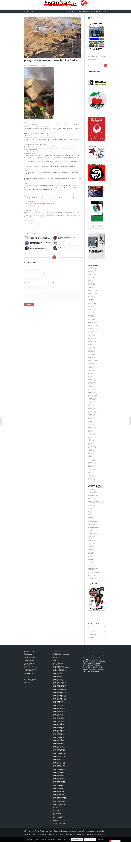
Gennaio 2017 (90, 427)
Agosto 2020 (90, 364)
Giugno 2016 (90, 437)
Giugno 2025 (90, 280)
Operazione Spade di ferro (40, 215)
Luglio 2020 (90, 366)
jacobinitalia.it (91, 552)
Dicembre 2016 (91, 428)
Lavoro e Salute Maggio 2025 (59, 752)
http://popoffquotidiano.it (93, 510)
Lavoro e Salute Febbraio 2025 (59, 698)
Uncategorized (27, 682)
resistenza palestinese (65, 215)
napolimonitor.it (91, 576)
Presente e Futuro (57, 814)
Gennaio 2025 (90, 287)
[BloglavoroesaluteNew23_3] (65, 3)
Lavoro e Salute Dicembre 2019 (59, 680)
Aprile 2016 (90, 440)
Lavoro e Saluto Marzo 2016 (59, 804)
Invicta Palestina (58, 213)
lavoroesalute (102, 661)
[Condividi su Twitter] (46, 224)
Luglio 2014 (90, 471)
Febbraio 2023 (91, 321)
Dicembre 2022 (91, 324)
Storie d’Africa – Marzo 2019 (59, 823)
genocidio (29, 213)
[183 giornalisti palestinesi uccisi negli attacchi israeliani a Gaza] (1, 421)
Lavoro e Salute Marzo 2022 (59, 760)
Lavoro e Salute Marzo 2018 (59, 755)
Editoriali (55, 657)
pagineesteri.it (91, 574)
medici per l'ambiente (96, 665)
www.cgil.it (90, 511)
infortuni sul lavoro (99, 659)
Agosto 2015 (90, 452)
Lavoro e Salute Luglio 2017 (58, 726)
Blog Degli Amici (56, 653)
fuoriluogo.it (90, 546)
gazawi (25, 213)
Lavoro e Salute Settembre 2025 (59, 803)
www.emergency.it (91, 498)
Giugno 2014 (90, 472)
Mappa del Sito (56, 810)
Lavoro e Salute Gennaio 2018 (59, 702)
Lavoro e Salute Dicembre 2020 (59, 682)
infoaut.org (90, 562)
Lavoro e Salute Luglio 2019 (58, 728)
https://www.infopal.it (92, 578)
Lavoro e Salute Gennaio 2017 (59, 701)
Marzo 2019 (90, 389)
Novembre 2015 (91, 447)
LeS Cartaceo (56, 807)
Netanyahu (26, 215)
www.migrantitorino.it (92, 504)
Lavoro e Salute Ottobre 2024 (59, 787)
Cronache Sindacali (28, 660)
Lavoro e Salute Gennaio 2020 (59, 705)
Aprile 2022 (90, 335)
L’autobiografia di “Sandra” (58, 664)
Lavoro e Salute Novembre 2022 (59, 775)
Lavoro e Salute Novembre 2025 (59, 779)
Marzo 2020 (90, 372)
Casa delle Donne (86, 653)
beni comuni (95, 651)
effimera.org (90, 563)
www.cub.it (90, 515)
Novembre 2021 (91, 343)
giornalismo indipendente (95, 657)
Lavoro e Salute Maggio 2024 (59, 750)
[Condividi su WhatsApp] (60, 224)
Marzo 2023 (90, 319)
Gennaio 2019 (90, 392)
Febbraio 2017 (91, 425)
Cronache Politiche (28, 659)
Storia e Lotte (37, 65)
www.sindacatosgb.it (92, 518)
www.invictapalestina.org (93, 571)
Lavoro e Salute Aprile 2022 (58, 675)
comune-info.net (91, 528)
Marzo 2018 (90, 407)
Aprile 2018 (90, 405)
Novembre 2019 (91, 377)
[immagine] (52, 37)
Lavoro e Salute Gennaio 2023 (59, 709)
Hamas (39, 213)
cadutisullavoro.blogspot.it (93, 524)
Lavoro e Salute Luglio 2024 (58, 736)
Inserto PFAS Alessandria (58, 663)
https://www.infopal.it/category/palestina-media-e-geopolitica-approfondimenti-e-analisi (42, 208)
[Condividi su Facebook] (31, 224)
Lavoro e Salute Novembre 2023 (59, 776)
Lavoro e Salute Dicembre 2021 (59, 683)
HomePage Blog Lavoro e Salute (59, 661)
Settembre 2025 (91, 276)
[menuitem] (49, 8)
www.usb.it (90, 514)
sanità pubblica (86, 675)
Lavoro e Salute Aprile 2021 (58, 673)
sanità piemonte (93, 673)
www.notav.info (91, 507)
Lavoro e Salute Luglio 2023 (58, 734)
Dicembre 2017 (91, 411)
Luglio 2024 (90, 296)
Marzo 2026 (90, 267)
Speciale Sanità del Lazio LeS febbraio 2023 (62, 819)
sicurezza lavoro (27, 680)
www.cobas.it (90, 517)
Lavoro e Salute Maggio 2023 (59, 749)
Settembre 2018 (91, 398)
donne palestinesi (73, 212)
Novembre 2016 (91, 430)
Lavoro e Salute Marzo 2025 (59, 765)
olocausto (30, 215)
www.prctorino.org (92, 491)
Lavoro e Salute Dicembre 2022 (59, 685)
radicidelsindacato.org (92, 566)
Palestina (47, 215)
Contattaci (55, 656)
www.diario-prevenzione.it (93, 501)
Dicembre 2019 (91, 376)
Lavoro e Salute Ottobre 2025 (59, 788)
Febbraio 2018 (91, 408)
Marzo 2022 (90, 337)
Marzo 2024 (90, 302)
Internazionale (32, 65)
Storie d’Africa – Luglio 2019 (58, 822)
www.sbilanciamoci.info (92, 495)
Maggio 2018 (90, 404)
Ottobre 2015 (90, 449)
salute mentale (89, 671)
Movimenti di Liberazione (29, 667)
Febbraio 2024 (91, 303)
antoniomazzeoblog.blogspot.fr (94, 534)
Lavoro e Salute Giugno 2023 (59, 720)
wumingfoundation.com (93, 526)
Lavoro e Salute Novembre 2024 (59, 778)
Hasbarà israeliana (44, 213)
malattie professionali (97, 663)
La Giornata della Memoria (58, 666)
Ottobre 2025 (90, 274)
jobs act (97, 661)
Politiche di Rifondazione (29, 669)
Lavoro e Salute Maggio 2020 (59, 744)
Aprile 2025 (90, 283)
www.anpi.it (90, 520)
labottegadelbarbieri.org (93, 527)
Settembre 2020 (91, 363)
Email (42, 273)
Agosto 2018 (90, 399)
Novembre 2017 (91, 412)
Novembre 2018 (91, 395)
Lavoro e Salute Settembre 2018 (59, 792)
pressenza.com (91, 547)
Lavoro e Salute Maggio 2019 (59, 743)
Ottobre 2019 (90, 379)
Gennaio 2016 (90, 444)
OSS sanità (26, 676)
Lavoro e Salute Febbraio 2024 (59, 696)
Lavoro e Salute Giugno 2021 (59, 717)
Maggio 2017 (90, 421)
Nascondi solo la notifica (90, 839)
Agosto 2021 (90, 347)
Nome (42, 269)
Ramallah (59, 215)
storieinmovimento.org (92, 539)
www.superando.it (91, 505)
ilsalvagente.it (90, 553)
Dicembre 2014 (91, 463)
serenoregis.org (91, 569)
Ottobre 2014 (90, 466)
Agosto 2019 (90, 382)
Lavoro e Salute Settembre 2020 (59, 795)
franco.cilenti (44, 65)
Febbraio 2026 (91, 268)
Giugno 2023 (90, 315)
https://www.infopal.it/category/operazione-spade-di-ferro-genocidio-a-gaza (39, 203)
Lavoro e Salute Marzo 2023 (59, 762)
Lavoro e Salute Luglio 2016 (58, 724)
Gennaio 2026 (90, 270)
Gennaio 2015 (90, 462)
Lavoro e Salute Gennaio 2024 (59, 711)
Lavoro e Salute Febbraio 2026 (59, 699)
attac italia (89, 651)
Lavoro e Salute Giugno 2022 (59, 718)
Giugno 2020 (90, 367)
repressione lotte (92, 669)
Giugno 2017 (90, 420)
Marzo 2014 (90, 476)
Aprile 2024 (90, 300)
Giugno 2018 (90, 402)
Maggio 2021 (90, 351)
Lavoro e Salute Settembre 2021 (59, 797)
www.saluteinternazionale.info (94, 493)
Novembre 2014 (91, 465)
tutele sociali (95, 675)
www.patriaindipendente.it (93, 568)
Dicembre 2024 (91, 289)
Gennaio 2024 (90, 305)
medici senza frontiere (87, 667)
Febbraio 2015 (91, 460)
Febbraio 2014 (91, 478)
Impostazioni (100, 839)
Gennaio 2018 (90, 409)
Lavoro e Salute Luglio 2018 (58, 727)
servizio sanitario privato (29, 679)
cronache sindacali (28, 672)
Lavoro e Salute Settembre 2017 (59, 791)
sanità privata (100, 673)
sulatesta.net (90, 559)
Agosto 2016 (90, 434)
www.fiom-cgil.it (91, 512)
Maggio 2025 (90, 281)
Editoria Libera (26, 65)
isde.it (89, 560)
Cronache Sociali (27, 663)
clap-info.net (90, 549)
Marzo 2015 (90, 459)
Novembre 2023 (91, 308)
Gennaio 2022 (90, 340)
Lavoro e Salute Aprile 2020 (58, 672)
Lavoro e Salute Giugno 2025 (59, 723)
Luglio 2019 (90, 383)
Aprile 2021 (90, 353)
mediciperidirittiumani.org (93, 533)
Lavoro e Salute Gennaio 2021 (59, 707)
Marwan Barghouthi (71, 213)
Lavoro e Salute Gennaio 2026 (59, 714)
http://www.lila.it (91, 496)
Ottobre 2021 (90, 344)
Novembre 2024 (91, 290)
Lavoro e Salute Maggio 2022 (59, 747)
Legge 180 (85, 663)
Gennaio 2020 (90, 375)
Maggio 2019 (90, 386)
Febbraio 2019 (91, 391)
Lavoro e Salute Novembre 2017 (59, 768)
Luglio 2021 (90, 348)
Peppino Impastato (57, 813)
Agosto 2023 (90, 312)
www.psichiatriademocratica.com (94, 521)
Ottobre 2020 (90, 361)
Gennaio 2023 (90, 322)
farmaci (91, 655)
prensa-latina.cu (91, 565)
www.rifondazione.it (92, 489)
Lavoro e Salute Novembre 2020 (59, 772)
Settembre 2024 (91, 293)
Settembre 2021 (91, 345)
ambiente (85, 651)
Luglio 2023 (90, 313)
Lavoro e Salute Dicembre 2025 (59, 689)
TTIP (90, 675)
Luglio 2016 (90, 436)
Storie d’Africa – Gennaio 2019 (59, 820)
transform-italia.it (91, 543)
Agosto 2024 (90, 294)
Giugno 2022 (90, 332)
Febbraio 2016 (91, 443)
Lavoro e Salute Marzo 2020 (59, 758)
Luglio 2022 (90, 331)
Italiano (92, 17)
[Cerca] (83, 8)
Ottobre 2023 (90, 309)
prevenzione (85, 669)
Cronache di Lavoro (28, 657)
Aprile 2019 (90, 388)
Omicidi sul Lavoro (57, 811)
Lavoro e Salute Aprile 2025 (58, 679)
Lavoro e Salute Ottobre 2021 (59, 782)
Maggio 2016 (90, 439)
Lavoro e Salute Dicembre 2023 (59, 686)
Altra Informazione (28, 654)
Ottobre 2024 (90, 292)
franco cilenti (102, 655)
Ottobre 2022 (90, 326)
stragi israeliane (77, 215)
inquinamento (85, 661)
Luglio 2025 (90, 278)
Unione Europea (37, 216)
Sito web (42, 278)
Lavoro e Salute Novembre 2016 (59, 766)
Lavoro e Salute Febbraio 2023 (59, 695)
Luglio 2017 (90, 418)
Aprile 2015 (90, 457)
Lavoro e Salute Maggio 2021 (59, 746)
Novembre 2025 (91, 273)
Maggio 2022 (90, 334)
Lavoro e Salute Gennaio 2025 (59, 712)
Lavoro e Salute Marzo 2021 (59, 759)
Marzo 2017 (90, 424)
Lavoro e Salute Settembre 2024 (59, 801)
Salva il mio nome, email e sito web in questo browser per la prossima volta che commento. (43, 282)
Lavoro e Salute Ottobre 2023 (59, 785)
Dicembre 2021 (91, 341)
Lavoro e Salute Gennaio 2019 (59, 704)
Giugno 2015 (90, 455)
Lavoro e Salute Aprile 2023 (58, 676)
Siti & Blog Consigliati (57, 817)
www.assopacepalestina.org (93, 572)
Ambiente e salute (28, 651)
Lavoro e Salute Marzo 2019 (59, 756)
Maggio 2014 (90, 473)
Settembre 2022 (91, 328)
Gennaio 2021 (90, 357)
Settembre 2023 (91, 310)
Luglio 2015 (90, 453)
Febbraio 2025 (91, 286)
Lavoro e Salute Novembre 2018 (59, 769)
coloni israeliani (60, 212)
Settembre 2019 (91, 380)
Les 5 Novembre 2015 (57, 806)
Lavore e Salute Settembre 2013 (59, 670)
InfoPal (50, 213)
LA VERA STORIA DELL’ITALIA (59, 669)
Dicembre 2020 (91, 359)
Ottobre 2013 (90, 479)
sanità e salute (27, 677)
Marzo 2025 (90, 284)
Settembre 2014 (91, 468)
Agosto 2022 (90, 329)
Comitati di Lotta (27, 656)
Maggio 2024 (90, 299)
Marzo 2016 (90, 442)
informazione (92, 659)
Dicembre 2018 (91, 393)
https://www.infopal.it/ (33, 210)
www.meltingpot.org (92, 575)
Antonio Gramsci (56, 651)
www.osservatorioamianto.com (94, 523)
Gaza (78, 212)
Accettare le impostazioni (77, 839)
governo (102, 657)
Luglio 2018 (90, 401)
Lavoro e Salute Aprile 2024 (58, 677)
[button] (96, 36)
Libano (65, 213)
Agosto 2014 (90, 469)
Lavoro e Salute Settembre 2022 (59, 798)
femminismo (96, 655)
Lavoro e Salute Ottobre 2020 (59, 781)
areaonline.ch (90, 558)
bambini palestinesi (48, 212)
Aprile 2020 (90, 370)
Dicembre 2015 (91, 446)
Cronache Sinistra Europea (29, 661)
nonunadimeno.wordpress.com (94, 542)
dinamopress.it (91, 530)
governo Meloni (34, 213)
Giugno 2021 (90, 350)
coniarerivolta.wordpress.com (94, 531)
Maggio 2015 (90, 456)
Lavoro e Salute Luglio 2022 (58, 733)
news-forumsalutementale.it (93, 555)
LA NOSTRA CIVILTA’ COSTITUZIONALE (61, 667)
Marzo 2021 (90, 354)
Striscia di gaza (27, 216)
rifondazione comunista (100, 669)
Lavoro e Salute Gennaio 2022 (59, 708)
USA (41, 216)
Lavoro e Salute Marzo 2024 (59, 763)
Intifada (53, 213)
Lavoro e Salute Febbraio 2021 (59, 692)
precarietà (100, 667)
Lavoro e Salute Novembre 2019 (59, 771)
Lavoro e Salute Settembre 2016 (59, 790)
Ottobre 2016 (90, 431)
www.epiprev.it (91, 508)
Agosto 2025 (90, 277)
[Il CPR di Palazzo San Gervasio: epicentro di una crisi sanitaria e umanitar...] (130, 421)
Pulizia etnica (51, 215)
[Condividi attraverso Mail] (74, 224)
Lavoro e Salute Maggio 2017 (59, 740)
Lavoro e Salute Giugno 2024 (59, 721)
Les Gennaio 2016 (57, 808)
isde (90, 661)
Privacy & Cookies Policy (58, 816)
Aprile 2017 (90, 423)
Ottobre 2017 (90, 414)
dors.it (89, 537)
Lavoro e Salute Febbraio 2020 (59, 691)
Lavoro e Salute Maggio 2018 (59, 742)
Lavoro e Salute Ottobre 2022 (59, 784)
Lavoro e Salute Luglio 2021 (58, 731)
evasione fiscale (86, 655)
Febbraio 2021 (91, 356)
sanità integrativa (96, 671)
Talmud (31, 216)
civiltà (92, 653)
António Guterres (34, 212)
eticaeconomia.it (91, 536)
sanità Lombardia (86, 673)
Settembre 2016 (91, 433)
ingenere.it (90, 550)
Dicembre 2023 (91, 306)
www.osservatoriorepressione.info (95, 502)
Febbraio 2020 (91, 373)
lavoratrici (26, 675)
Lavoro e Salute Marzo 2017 (59, 753)
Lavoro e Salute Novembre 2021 (59, 774)
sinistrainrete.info (91, 556)
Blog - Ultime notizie (29, 11)
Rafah (56, 215)
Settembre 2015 (91, 450)
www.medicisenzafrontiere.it (93, 499)
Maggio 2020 (90, 369)
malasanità (90, 663)
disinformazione (67, 212)
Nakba (76, 213)
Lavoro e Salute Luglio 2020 (58, 730)
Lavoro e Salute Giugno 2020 (59, 715)
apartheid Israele (41, 212)
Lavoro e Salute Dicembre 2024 (59, 688)
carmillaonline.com (92, 544)
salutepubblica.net (91, 540)
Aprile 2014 (90, 475)
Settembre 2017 (91, 415)
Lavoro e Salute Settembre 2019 (59, 794)
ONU (34, 215)
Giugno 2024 (90, 297)
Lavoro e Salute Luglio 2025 (58, 737)
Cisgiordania (54, 212)
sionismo (72, 215)
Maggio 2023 (90, 316)
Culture (25, 664)
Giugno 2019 (90, 385)
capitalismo (100, 651)
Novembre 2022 (91, 325)
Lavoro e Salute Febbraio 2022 (59, 693)
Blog (25, 653)
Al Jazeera (28, 212)
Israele (62, 213)
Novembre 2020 (91, 360)
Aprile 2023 (90, 318)
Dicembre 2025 (91, 271)
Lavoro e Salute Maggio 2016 (59, 739)
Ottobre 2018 (90, 396)
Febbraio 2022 (91, 338)
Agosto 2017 (90, 417)
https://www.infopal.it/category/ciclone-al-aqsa (33, 205)
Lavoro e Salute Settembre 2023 (59, 800)
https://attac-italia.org (92, 492)
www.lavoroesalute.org (92, 59)
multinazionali (94, 667)
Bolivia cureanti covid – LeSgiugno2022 (61, 654)
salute (84, 671)
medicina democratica (87, 665)
